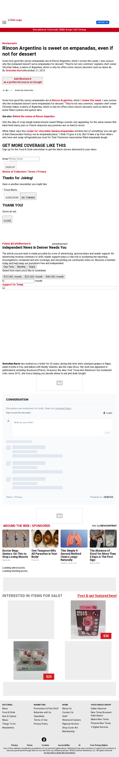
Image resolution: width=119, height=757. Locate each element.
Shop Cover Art (70, 727)
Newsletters (8, 727)
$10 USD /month (13, 276)
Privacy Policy (41, 724)
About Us (67, 708)
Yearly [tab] (32, 266)
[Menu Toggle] (4, 22)
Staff (65, 716)
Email (6, 158)
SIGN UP (10, 167)
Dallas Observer (98, 708)
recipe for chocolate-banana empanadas (50, 131)
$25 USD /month (34, 276)
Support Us (102, 22)
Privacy (41, 171)
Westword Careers (71, 720)
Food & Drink (8, 712)
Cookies (45, 745)
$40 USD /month (55, 276)
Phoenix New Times (101, 723)
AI (79, 745)
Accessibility (64, 745)
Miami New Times (100, 719)
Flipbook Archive (70, 724)
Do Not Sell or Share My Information (59, 753)
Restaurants (9, 43)
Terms (31, 171)
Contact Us (67, 712)
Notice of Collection (14, 171)
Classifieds (39, 716)
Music (5, 720)
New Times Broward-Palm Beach (101, 714)
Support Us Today (12, 284)
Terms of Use (40, 720)
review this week (91, 100)
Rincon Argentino (61, 100)
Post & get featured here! (97, 596)
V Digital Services (99, 727)
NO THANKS (28, 197)
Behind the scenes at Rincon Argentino (33, 116)
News (5, 708)
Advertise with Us (42, 712)
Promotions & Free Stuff (46, 708)
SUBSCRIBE (12, 197)
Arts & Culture (9, 716)
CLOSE (7, 220)
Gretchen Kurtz (15, 70)
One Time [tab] (9, 266)
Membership (68, 731)
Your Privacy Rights (99, 745)
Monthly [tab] (21, 266)
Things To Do (9, 724)
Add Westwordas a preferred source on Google (23, 80)
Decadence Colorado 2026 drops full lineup (59, 29)
